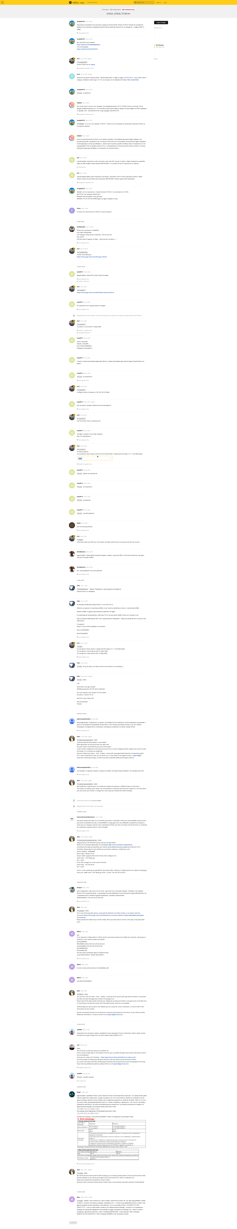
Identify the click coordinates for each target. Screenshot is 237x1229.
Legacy (93, 64)
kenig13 (81, 911)
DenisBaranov (83, 589)
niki (80, 192)
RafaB (81, 540)
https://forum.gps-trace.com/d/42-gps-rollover (92, 257)
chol (80, 93)
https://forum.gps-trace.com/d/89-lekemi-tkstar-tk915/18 (95, 292)
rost (80, 1077)
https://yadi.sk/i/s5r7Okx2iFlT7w (87, 49)
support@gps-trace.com (115, 1014)
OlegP (81, 1173)
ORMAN (81, 124)
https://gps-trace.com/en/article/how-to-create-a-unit (118, 1057)
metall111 (82, 290)
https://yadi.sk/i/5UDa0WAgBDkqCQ (88, 44)
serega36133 (83, 62)
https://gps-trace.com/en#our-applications (118, 845)
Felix (80, 647)
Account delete (96, 800)
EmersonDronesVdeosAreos (88, 840)
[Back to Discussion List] (2, 2)
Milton (81, 994)
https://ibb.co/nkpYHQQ (131, 80)
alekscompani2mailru (86, 740)
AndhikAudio (83, 252)
